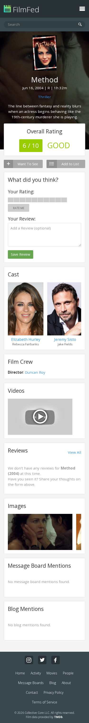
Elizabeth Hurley (25, 339)
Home (20, 673)
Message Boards (31, 683)
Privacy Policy (53, 692)
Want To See (28, 164)
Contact (32, 692)
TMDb (58, 717)
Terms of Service (44, 702)
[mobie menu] (82, 8)
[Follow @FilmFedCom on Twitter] (42, 660)
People (68, 673)
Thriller (44, 96)
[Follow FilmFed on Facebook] (55, 660)
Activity (36, 673)
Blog (52, 683)
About (66, 683)
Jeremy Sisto (65, 339)
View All (74, 452)
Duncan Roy (35, 372)
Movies (52, 673)
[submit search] (80, 24)
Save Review (20, 254)
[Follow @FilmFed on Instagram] (29, 660)
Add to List (70, 164)
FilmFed (25, 9)
